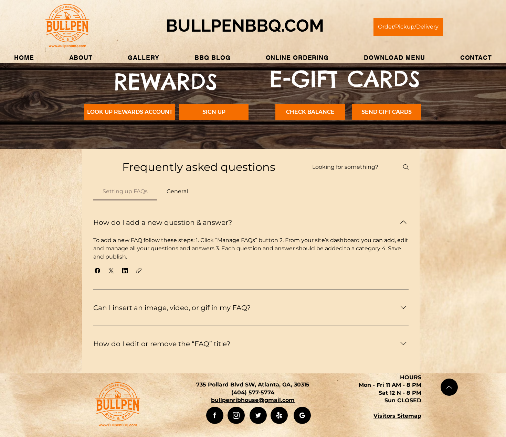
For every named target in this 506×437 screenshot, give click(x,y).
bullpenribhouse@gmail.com (253, 400)
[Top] (449, 387)
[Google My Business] (302, 415)
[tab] (125, 191)
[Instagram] (236, 415)
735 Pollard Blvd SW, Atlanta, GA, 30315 (252, 384)
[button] (81, 57)
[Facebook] (214, 415)
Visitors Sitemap (397, 416)
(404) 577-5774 (252, 392)
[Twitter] (258, 415)
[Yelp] (279, 415)
